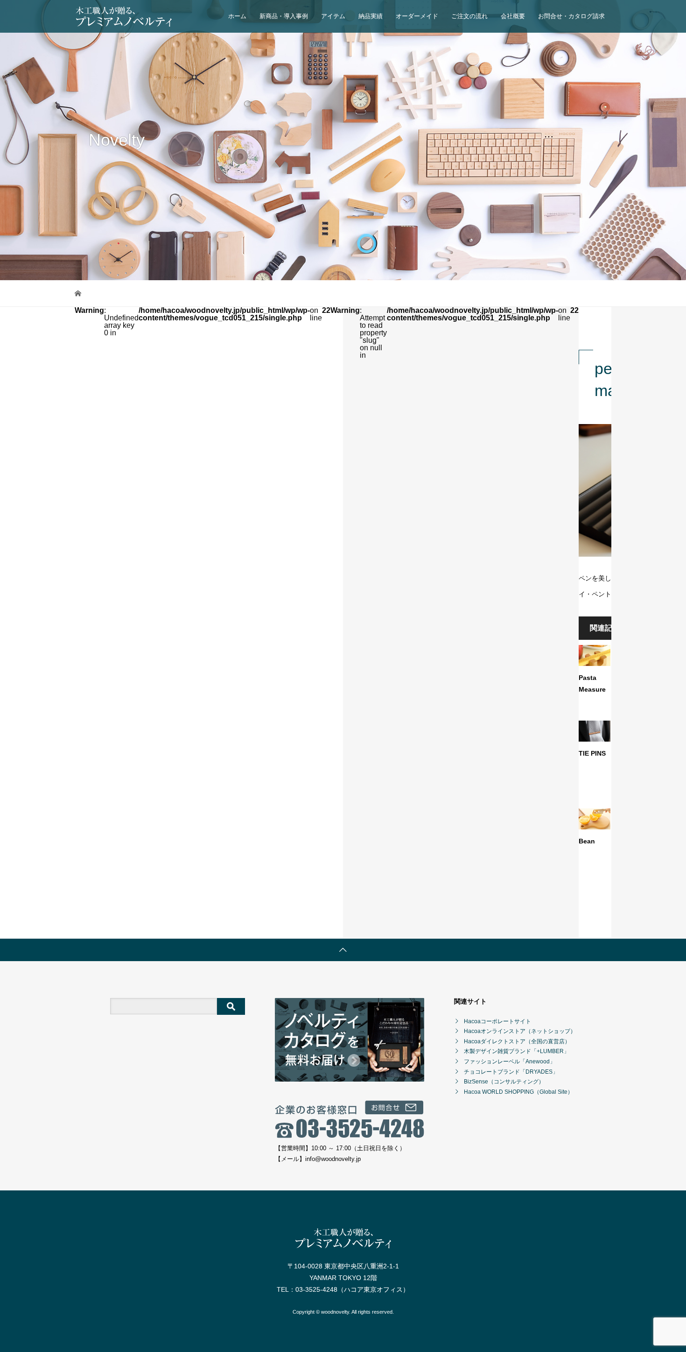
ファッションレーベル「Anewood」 (509, 1061)
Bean (587, 841)
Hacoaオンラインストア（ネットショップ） (520, 1031)
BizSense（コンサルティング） (504, 1081)
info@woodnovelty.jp (333, 1158)
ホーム (237, 16)
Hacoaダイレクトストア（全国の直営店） (517, 1041)
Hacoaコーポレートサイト (497, 1021)
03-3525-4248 (316, 1289)
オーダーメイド (417, 16)
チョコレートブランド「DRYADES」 (511, 1072)
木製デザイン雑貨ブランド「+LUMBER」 (516, 1051)
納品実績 (370, 16)
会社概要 (513, 16)
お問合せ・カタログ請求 (571, 16)
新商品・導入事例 (283, 16)
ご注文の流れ (469, 16)
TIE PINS (592, 753)
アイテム (333, 16)
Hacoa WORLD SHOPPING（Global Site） (518, 1092)
